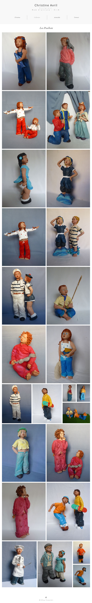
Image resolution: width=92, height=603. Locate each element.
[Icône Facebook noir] (46, 597)
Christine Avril (46, 5)
